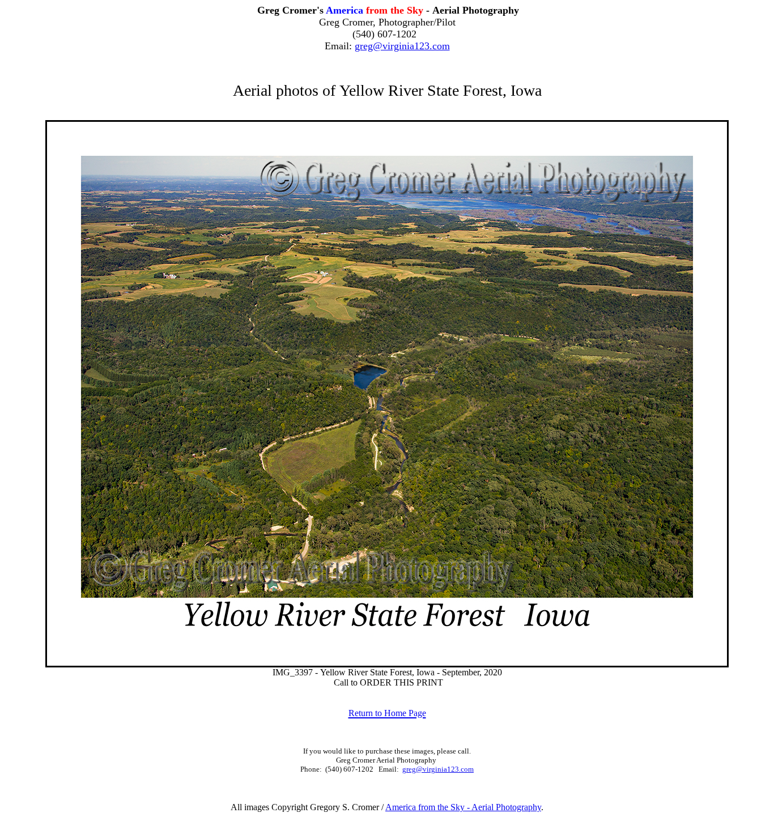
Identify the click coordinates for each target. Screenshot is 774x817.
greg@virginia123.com (402, 46)
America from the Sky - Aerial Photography (463, 807)
